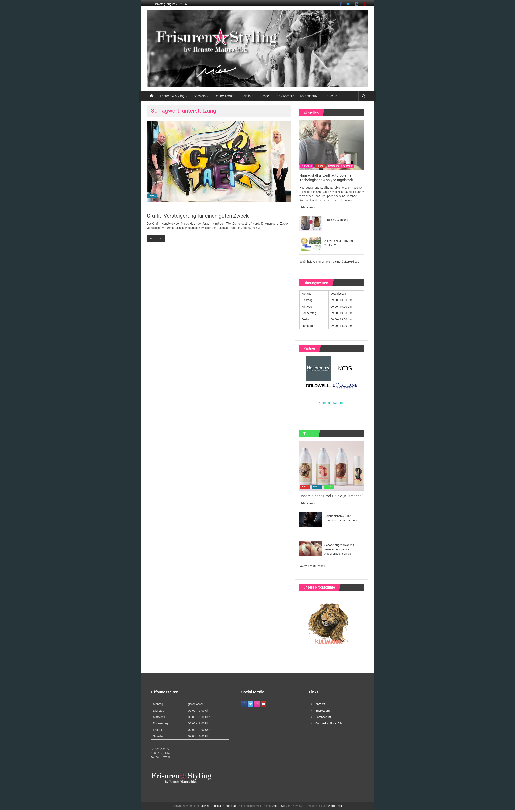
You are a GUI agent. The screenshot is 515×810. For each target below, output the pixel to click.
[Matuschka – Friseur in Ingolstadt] (152, 96)
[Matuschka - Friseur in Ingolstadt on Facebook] (244, 704)
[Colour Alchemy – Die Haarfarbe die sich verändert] (310, 519)
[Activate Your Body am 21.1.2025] (310, 243)
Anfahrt (320, 704)
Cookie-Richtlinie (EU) (328, 723)
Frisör (320, 166)
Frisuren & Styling (172, 96)
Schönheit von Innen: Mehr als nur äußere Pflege (329, 261)
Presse (264, 96)
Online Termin (224, 96)
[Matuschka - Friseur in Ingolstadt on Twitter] (250, 704)
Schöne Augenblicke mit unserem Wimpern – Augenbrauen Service (339, 549)
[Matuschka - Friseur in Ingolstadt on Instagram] (257, 704)
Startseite (330, 96)
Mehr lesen (306, 207)
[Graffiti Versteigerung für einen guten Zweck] (219, 161)
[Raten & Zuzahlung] (310, 223)
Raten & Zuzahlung (336, 219)
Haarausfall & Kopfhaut (340, 166)
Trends (329, 486)
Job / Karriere (284, 96)
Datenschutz (309, 96)
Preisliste (246, 96)
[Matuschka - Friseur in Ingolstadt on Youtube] (263, 704)
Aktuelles (307, 166)
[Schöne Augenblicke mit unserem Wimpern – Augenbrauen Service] (310, 548)
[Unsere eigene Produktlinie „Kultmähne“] (331, 465)
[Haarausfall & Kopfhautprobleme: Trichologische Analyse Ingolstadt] (331, 145)
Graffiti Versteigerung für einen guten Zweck (198, 216)
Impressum (322, 710)
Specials (200, 96)
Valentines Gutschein (312, 566)
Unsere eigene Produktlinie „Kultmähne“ (331, 496)
